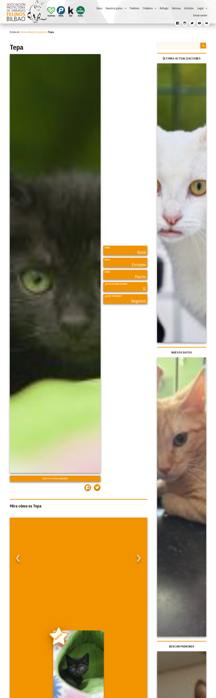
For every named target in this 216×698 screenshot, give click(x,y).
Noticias (176, 8)
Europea (139, 264)
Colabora (148, 8)
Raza (107, 259)
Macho (140, 276)
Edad (107, 247)
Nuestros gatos (114, 8)
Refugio (164, 8)
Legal (200, 8)
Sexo (107, 271)
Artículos (189, 8)
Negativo (138, 301)
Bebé (141, 252)
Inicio (99, 8)
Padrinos (134, 8)
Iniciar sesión (200, 15)
